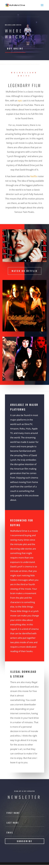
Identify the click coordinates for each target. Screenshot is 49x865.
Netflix (33, 176)
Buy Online (15, 48)
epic (20, 100)
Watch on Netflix (25, 270)
